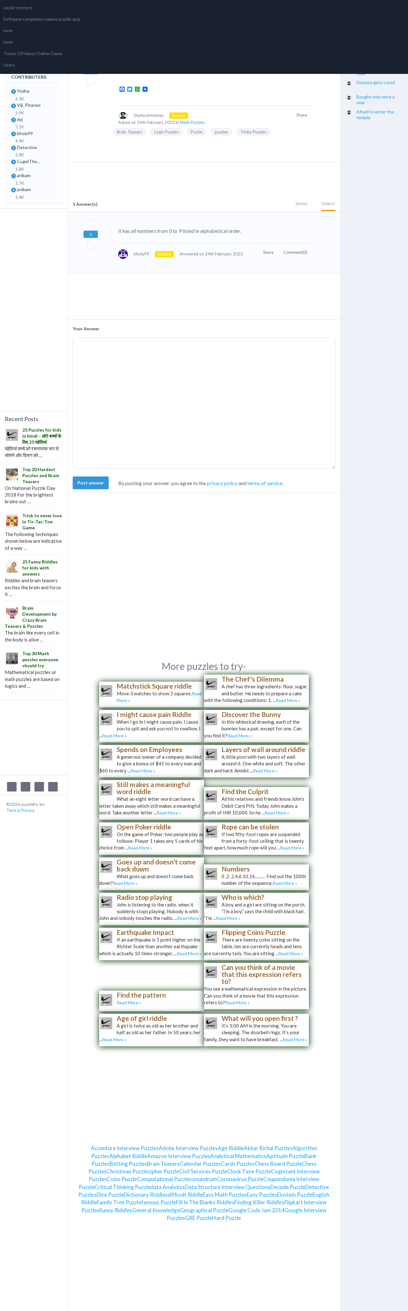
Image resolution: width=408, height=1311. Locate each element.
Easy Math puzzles (225, 1194)
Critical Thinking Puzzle (122, 1187)
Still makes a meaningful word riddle (153, 787)
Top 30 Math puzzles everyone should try (40, 659)
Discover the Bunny (251, 714)
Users (9, 65)
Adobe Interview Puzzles (188, 1148)
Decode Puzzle (287, 1187)
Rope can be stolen (250, 827)
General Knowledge (156, 1210)
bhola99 (25, 133)
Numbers (236, 869)
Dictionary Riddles (146, 1194)
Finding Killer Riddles (259, 1202)
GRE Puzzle (198, 1217)
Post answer (90, 482)
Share (302, 115)
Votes (301, 203)
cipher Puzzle (163, 1171)
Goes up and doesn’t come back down (156, 865)
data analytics (167, 1187)
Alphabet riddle (128, 1156)
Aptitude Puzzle (285, 1156)
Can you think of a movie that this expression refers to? (262, 974)
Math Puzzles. (192, 122)
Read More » (288, 700)
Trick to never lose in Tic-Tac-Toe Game (42, 521)
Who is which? (243, 897)
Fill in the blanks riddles (205, 1202)
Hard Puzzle (226, 1217)
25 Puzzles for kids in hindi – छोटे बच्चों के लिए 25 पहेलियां (42, 436)
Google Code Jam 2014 (257, 1210)
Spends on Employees (149, 749)
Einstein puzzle (294, 1194)
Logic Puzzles (166, 131)
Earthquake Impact (145, 932)
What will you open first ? (260, 1018)
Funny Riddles (115, 1210)
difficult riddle (185, 1194)
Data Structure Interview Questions (227, 1187)
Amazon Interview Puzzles (178, 1156)
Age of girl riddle (142, 1018)
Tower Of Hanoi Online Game (32, 53)
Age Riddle (231, 1148)
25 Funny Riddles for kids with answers (40, 568)
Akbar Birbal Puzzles (268, 1148)
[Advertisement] (33, 309)
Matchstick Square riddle (154, 686)
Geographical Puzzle (204, 1210)
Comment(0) (295, 252)
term (8, 30)
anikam (24, 175)
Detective (27, 147)
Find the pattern (141, 995)
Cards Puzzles (238, 1163)
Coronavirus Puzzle (240, 1179)
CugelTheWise (30, 161)
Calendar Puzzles (200, 1163)
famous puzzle (158, 1202)
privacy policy (222, 483)
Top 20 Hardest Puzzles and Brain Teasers (40, 475)
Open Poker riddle (144, 827)
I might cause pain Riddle (154, 714)
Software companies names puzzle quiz (41, 19)
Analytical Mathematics (238, 1156)
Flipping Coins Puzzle (253, 932)
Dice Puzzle (110, 1194)
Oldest (328, 203)
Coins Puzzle (122, 1179)
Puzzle (196, 131)
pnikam (24, 189)
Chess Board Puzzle (278, 1163)
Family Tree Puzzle (119, 1202)
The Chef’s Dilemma (253, 679)
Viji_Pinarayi (28, 105)
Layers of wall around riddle (263, 749)
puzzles (221, 131)
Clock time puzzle (249, 1171)
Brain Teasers (129, 131)
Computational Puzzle (163, 1179)
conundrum (203, 1179)
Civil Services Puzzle (203, 1171)
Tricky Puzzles (253, 131)
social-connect (18, 7)
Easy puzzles (262, 1194)
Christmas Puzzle (127, 1171)
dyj (20, 119)
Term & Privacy (20, 810)
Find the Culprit (245, 791)
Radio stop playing (144, 897)
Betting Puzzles (128, 1163)
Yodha (23, 91)
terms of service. (265, 483)
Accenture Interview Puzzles (125, 1148)
